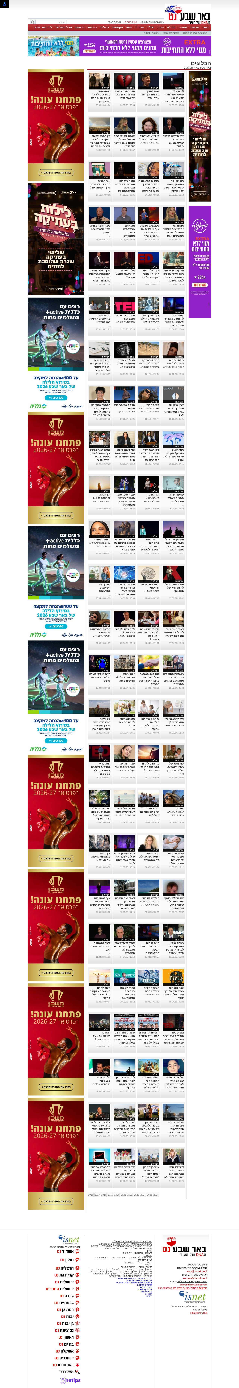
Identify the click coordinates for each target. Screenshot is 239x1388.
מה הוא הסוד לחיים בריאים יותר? (127, 722)
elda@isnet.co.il (198, 1313)
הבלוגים (188, 67)
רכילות (104, 27)
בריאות (80, 27)
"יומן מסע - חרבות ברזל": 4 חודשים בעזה (125, 677)
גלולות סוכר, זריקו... (126, 411)
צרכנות (92, 27)
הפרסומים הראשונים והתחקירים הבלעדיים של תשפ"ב (127, 1246)
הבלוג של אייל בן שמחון (195, 33)
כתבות (149, 1253)
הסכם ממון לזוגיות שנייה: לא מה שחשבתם (149, 856)
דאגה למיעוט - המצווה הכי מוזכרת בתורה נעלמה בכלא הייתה (150, 1084)
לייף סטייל (102, 1269)
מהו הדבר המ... (127, 367)
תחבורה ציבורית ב (132, 1276)
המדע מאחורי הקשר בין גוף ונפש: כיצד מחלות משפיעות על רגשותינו (125, 591)
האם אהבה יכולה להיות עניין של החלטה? (174, 587)
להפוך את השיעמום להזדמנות (104, 587)
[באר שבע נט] (186, 1256)
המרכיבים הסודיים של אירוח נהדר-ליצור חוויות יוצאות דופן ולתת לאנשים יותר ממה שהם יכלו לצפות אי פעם (173, 1042)
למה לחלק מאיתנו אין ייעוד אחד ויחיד (150, 94)
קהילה (171, 27)
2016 (90, 1195)
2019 (110, 1195)
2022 (130, 1195)
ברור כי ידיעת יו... (151, 591)
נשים (92, 1269)
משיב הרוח (152, 404)
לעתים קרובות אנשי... (174, 725)
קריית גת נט (146, 1291)
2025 (149, 1195)
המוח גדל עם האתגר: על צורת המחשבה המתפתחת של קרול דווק (125, 187)
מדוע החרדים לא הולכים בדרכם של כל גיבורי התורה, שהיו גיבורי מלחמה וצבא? (124, 546)
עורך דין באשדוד (144, 1289)
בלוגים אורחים (151, 33)
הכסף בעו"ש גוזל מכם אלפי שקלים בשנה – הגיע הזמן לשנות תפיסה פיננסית (173, 277)
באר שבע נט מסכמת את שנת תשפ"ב (132, 1241)
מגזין (161, 27)
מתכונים (139, 1253)
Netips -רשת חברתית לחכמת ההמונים (134, 1282)
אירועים (148, 1273)
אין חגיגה (104, 494)
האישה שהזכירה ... (101, 636)
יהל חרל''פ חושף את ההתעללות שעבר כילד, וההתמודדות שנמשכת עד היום (174, 905)
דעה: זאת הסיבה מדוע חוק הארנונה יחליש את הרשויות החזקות (125, 905)
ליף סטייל (127, 1253)
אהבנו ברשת (146, 1271)
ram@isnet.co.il (197, 1271)
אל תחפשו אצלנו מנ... (100, 1084)
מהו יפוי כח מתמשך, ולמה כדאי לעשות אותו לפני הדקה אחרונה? (174, 187)
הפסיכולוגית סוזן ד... (125, 322)
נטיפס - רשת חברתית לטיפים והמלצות (134, 1278)
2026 (156, 1195)
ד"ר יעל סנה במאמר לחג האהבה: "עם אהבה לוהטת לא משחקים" (174, 1174)
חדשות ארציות (145, 1267)
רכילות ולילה (116, 1269)
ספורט (183, 27)
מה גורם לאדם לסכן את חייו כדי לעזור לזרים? (149, 767)
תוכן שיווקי (129, 1262)
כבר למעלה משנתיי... (149, 142)
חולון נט (148, 1294)
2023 (136, 1195)
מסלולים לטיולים (144, 1285)
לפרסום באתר (114, 22)
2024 (143, 1195)
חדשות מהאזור (128, 1267)
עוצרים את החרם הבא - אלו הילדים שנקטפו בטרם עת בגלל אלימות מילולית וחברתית (148, 1039)
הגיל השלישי (63, 27)
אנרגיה (180, 808)
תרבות (140, 27)
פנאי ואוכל (127, 1273)
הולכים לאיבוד (150, 898)
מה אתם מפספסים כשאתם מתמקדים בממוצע (129, 232)
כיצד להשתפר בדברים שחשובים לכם (100, 946)
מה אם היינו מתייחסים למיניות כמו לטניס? (99, 319)
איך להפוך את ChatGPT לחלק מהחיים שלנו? (150, 319)
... (158, 101)
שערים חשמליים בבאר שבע (139, 1280)
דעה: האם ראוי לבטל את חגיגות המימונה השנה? (174, 632)
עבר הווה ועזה (127, 763)
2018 (103, 1195)
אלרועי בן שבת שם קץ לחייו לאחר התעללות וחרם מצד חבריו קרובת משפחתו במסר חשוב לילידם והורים (174, 1087)
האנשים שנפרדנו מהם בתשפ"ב (114, 1243)
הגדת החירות (151, 987)
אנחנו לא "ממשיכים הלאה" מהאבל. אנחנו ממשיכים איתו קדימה (173, 232)
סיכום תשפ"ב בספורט (142, 1243)
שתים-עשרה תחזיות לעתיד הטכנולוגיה (176, 498)
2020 (117, 1195)
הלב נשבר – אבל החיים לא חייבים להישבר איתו (125, 94)
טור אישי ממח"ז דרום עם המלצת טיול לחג (149, 812)
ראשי (206, 27)
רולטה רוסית (176, 360)
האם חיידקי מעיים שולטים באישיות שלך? (99, 677)
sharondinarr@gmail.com (193, 1284)
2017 (97, 1195)
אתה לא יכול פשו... (150, 501)
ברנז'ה (115, 1273)
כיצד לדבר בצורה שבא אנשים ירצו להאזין (100, 229)
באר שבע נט (203, 67)
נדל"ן (151, 27)
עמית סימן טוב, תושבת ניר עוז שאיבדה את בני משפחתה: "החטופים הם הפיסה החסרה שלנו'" (126, 504)
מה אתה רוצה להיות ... (124, 815)
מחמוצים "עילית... (126, 636)
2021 (123, 1195)
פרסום (149, 1296)
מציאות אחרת (102, 539)
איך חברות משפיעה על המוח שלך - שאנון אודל (100, 184)
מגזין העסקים (144, 1260)
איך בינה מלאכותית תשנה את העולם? (100, 856)
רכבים (92, 1271)
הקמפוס (117, 27)
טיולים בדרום (146, 1287)
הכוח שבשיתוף (150, 360)
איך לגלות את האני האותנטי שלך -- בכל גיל (150, 274)
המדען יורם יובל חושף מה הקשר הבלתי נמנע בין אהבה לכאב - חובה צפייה (174, 546)
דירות (101, 1271)
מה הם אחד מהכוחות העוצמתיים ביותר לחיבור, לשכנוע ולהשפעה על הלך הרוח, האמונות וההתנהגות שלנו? (149, 549)
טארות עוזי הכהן (171, 33)
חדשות (194, 27)
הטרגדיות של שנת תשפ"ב (116, 1248)
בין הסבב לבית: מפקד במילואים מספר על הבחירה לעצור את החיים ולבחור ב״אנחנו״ (100, 142)
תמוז (129, 27)
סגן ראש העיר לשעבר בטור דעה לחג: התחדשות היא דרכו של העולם (149, 456)
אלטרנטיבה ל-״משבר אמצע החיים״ (125, 274)
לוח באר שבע (43, 27)
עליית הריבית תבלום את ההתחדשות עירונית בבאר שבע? (176, 1129)
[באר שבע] (188, 24)
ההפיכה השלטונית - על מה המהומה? (101, 1036)
